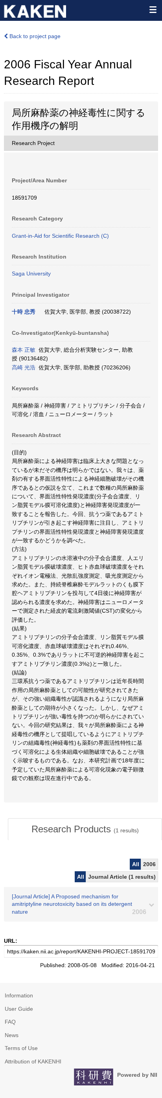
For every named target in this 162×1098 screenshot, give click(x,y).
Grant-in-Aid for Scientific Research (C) (60, 236)
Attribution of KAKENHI (33, 1061)
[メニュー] (152, 9)
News (11, 1035)
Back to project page (34, 36)
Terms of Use (21, 1048)
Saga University (31, 273)
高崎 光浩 (23, 367)
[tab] (85, 829)
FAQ (10, 1022)
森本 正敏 (23, 350)
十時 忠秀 (23, 311)
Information (19, 995)
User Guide (19, 1009)
